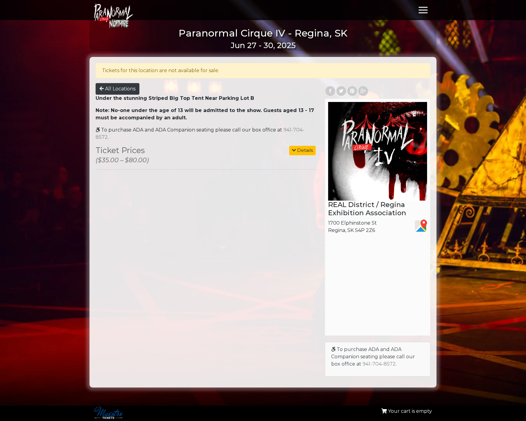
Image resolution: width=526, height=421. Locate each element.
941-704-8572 (379, 364)
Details (304, 150)
